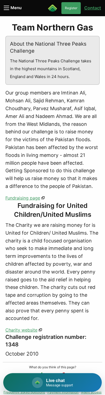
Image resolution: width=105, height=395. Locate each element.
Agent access (91, 392)
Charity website (21, 330)
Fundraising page (22, 198)
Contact (92, 8)
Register (71, 8)
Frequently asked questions (24, 392)
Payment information (63, 392)
